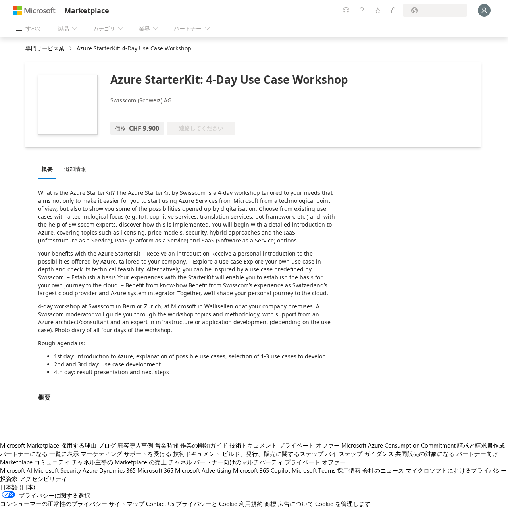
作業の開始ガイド (204, 445)
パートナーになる (24, 454)
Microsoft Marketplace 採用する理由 (48, 445)
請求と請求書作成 (481, 445)
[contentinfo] (71, 49)
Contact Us (160, 504)
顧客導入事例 (135, 445)
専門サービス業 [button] (44, 48)
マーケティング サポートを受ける (126, 454)
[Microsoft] (34, 10)
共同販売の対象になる (425, 454)
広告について (296, 504)
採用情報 (349, 470)
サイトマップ (126, 504)
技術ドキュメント (253, 445)
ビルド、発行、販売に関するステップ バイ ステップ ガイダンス (308, 454)
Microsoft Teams (313, 470)
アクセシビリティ (43, 479)
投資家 (9, 479)
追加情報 (75, 169)
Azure (90, 470)
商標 (270, 504)
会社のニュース (383, 470)
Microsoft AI (16, 470)
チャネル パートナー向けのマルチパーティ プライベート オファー (257, 462)
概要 (47, 169)
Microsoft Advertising (203, 470)
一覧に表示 (64, 454)
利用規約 (251, 504)
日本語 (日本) (17, 487)
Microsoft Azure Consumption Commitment (398, 445)
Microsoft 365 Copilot (261, 470)
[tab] (49, 168)
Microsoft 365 (155, 470)
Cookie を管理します (343, 504)
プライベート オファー (309, 445)
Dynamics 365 (117, 470)
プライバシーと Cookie (206, 504)
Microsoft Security (57, 470)
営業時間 (167, 445)
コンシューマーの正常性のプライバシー (53, 504)
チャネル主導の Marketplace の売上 (119, 462)
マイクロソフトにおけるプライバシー (456, 470)
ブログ (107, 445)
